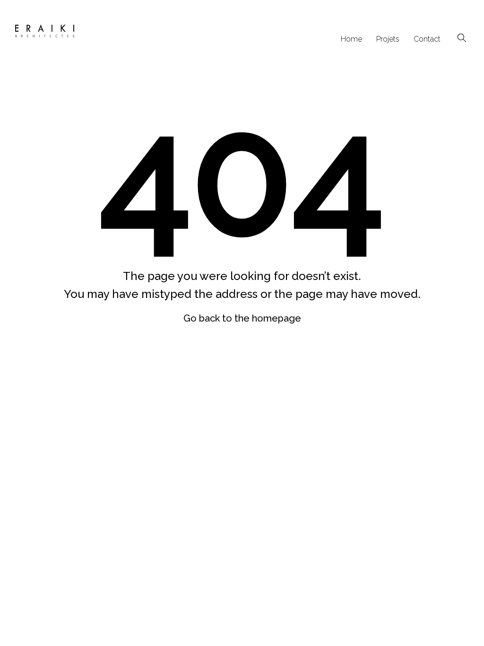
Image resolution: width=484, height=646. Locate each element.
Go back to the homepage (242, 318)
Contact (427, 39)
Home (351, 39)
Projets (387, 39)
